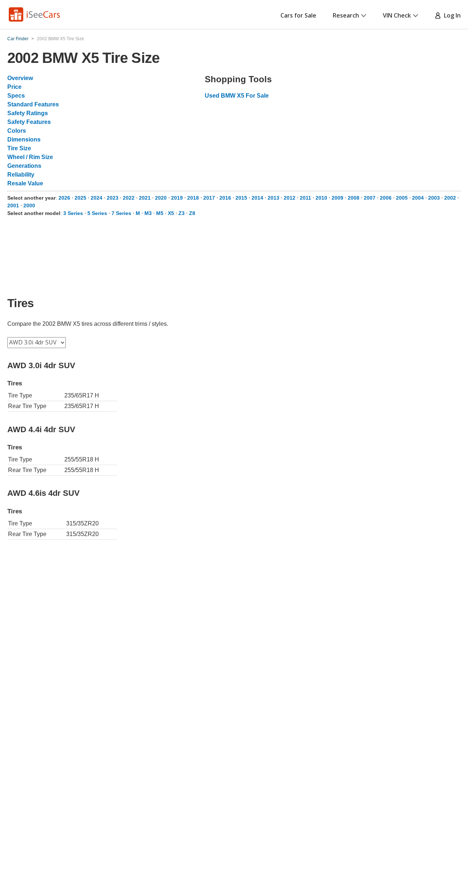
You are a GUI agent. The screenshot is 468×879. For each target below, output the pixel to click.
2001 (13, 205)
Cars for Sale (298, 15)
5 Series (97, 213)
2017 (209, 198)
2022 (129, 198)
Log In (451, 15)
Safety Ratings (27, 113)
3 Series (73, 213)
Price (14, 87)
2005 (402, 198)
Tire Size (19, 148)
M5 (159, 213)
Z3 (181, 213)
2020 (161, 198)
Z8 (192, 213)
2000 (29, 205)
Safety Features (29, 122)
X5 (171, 213)
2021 (145, 198)
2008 (353, 198)
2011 (305, 198)
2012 (289, 198)
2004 (418, 198)
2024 (96, 198)
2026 (64, 198)
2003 (434, 198)
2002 (450, 198)
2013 (273, 198)
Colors (16, 131)
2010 (321, 198)
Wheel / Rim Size (30, 157)
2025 (80, 198)
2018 (193, 198)
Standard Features (33, 104)
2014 (257, 198)
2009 (337, 198)
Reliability (20, 174)
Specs (16, 96)
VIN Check (397, 15)
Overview (20, 78)
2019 (177, 198)
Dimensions (24, 139)
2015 (241, 198)
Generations (24, 166)
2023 (112, 198)
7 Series (121, 213)
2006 (386, 198)
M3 (148, 213)
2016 (225, 198)
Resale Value (25, 183)
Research (346, 15)
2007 (369, 198)
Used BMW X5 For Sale (237, 96)
